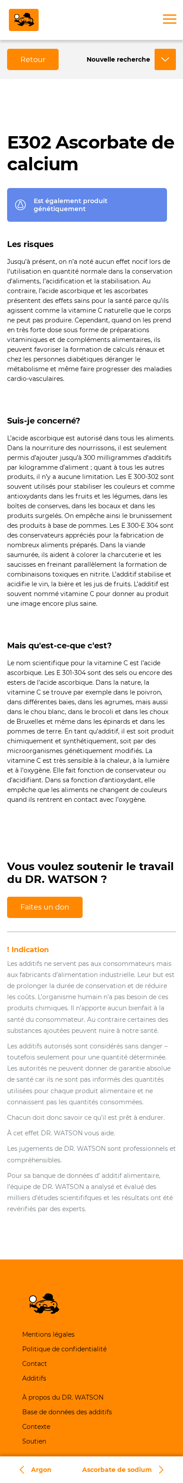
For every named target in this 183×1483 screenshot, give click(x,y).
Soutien (34, 1441)
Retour (32, 59)
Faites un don (44, 907)
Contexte (36, 1427)
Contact (34, 1364)
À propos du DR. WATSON (62, 1397)
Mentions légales (48, 1334)
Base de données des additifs (67, 1412)
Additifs (34, 1378)
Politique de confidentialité (64, 1349)
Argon (41, 1470)
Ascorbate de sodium (117, 1470)
